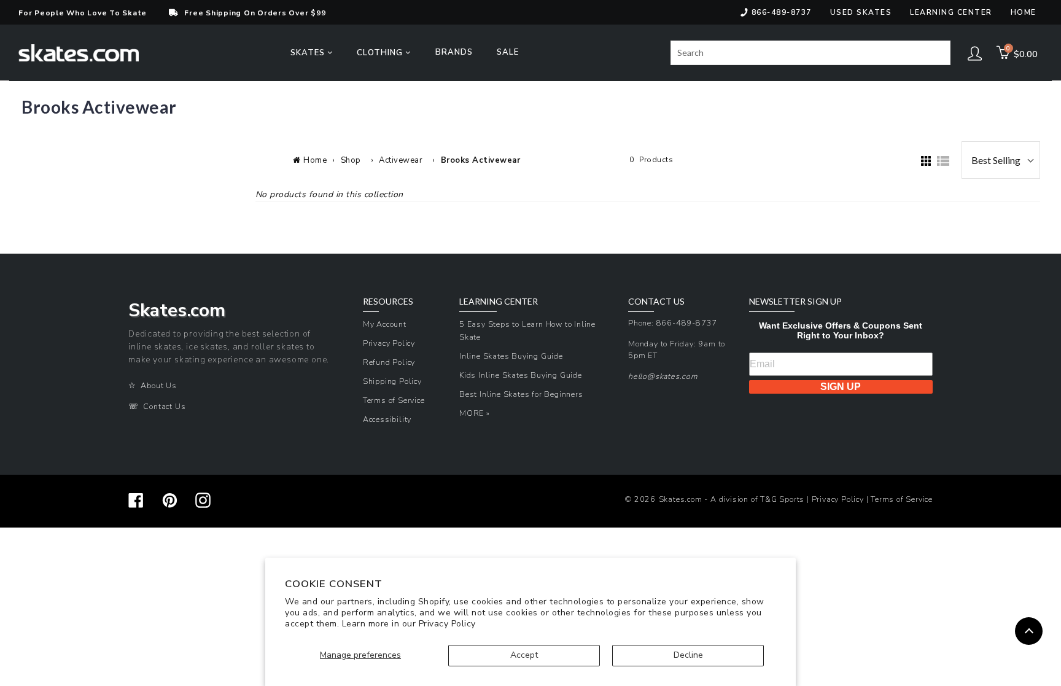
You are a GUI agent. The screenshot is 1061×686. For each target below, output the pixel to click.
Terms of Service (394, 400)
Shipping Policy (392, 381)
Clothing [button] (381, 52)
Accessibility (387, 419)
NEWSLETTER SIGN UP (795, 301)
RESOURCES (388, 301)
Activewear (400, 160)
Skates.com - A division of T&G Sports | (735, 499)
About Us (158, 385)
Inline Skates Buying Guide (511, 356)
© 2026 (640, 499)
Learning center (951, 12)
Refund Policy (389, 362)
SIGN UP (840, 386)
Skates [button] (308, 52)
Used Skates (861, 12)
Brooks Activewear (481, 160)
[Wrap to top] (1029, 631)
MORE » (474, 413)
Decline (688, 655)
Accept (524, 655)
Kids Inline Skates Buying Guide (520, 375)
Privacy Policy (447, 623)
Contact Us (164, 406)
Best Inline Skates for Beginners (521, 394)
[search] (810, 53)
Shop (351, 160)
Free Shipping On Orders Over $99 (254, 13)
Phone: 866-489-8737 (672, 323)
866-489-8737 (782, 12)
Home (1023, 12)
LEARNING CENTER (498, 301)
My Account (384, 324)
